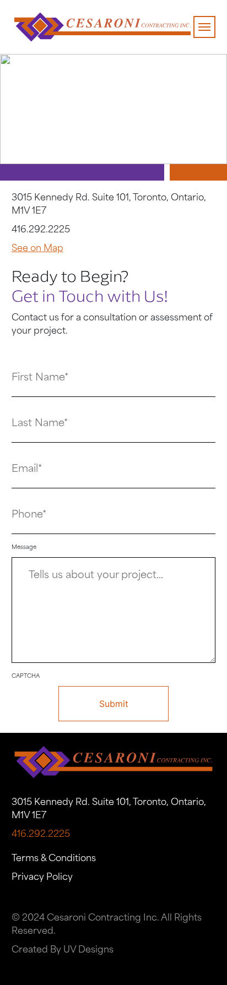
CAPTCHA (26, 676)
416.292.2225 (41, 230)
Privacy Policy (42, 877)
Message (24, 548)
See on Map (37, 248)
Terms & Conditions (54, 859)
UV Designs (88, 950)
